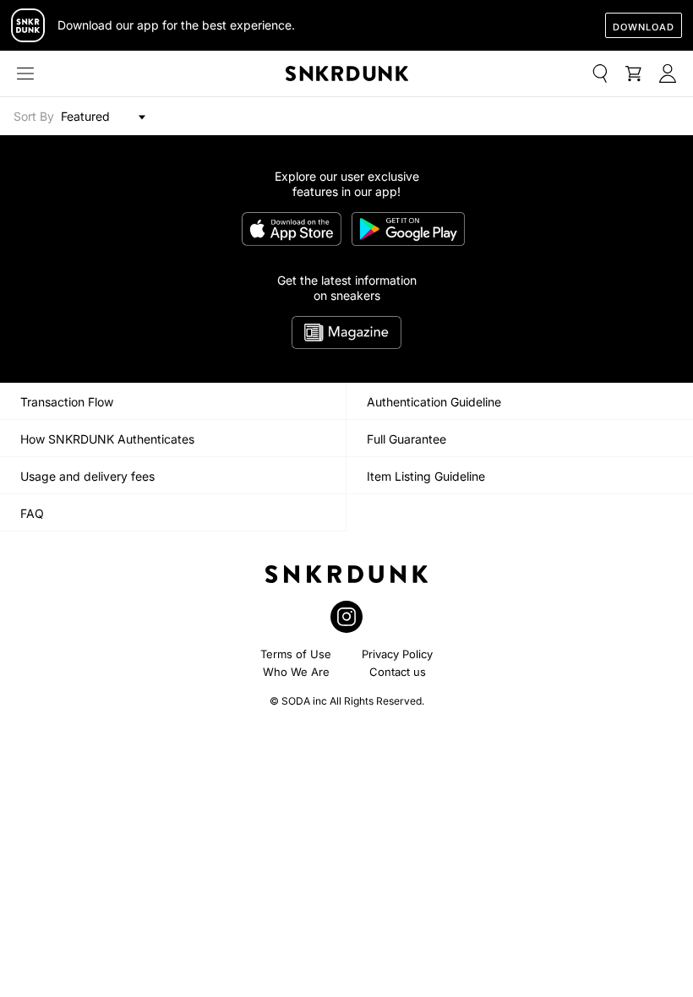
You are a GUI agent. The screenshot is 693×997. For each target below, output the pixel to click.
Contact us (397, 671)
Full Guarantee (406, 439)
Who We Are (296, 671)
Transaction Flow (66, 402)
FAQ (32, 513)
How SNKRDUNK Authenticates (107, 439)
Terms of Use (295, 654)
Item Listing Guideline (426, 476)
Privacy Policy (397, 654)
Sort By (34, 116)
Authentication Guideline (434, 402)
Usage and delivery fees (87, 476)
